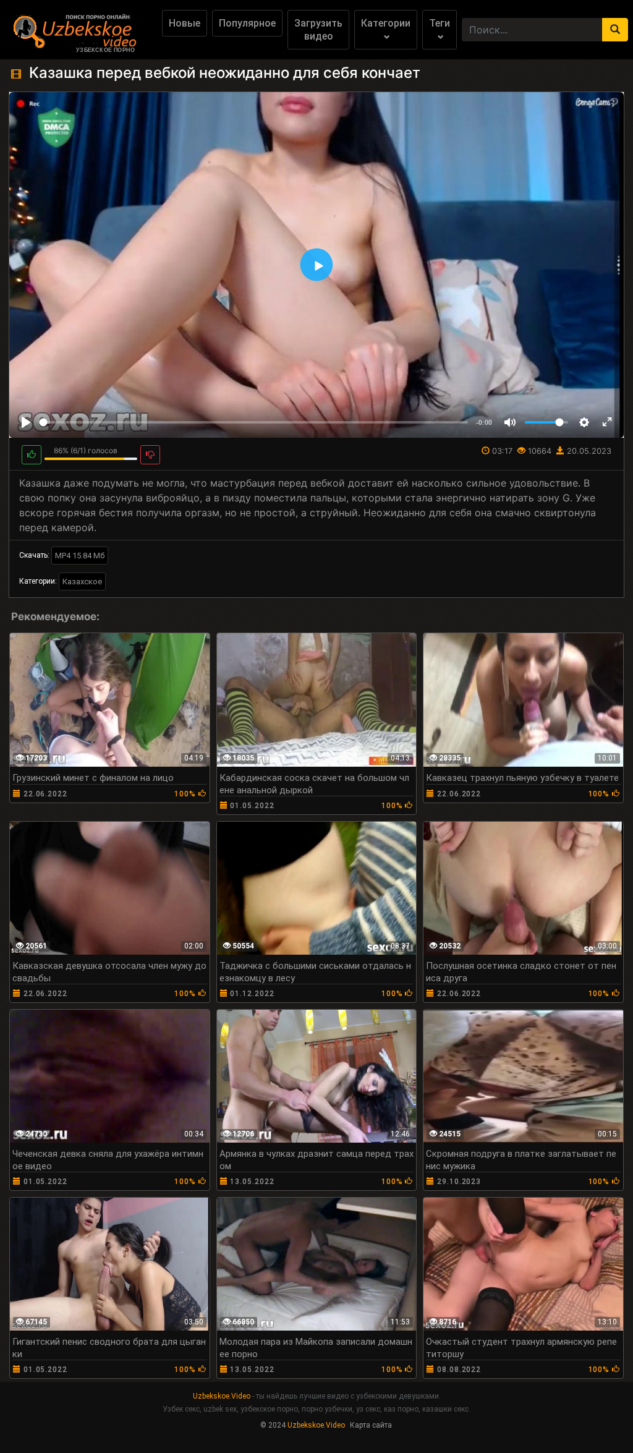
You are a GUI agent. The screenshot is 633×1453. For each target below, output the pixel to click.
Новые (184, 23)
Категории (385, 23)
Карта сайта (371, 1425)
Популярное (247, 23)
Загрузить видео (318, 29)
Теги (439, 23)
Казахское (82, 581)
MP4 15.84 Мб (79, 555)
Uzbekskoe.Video (221, 1396)
